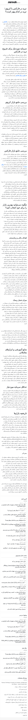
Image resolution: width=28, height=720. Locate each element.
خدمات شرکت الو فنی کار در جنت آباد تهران (17, 697)
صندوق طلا (24, 710)
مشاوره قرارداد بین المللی (21, 712)
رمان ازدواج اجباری (23, 704)
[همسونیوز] (14, 2)
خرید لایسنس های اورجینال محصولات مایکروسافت (16, 702)
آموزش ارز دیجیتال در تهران (21, 686)
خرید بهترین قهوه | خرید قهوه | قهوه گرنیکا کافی (16, 699)
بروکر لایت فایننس (23, 692)
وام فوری (25, 715)
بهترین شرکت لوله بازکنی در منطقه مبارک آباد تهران (15, 694)
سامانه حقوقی (24, 707)
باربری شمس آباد (23, 689)
